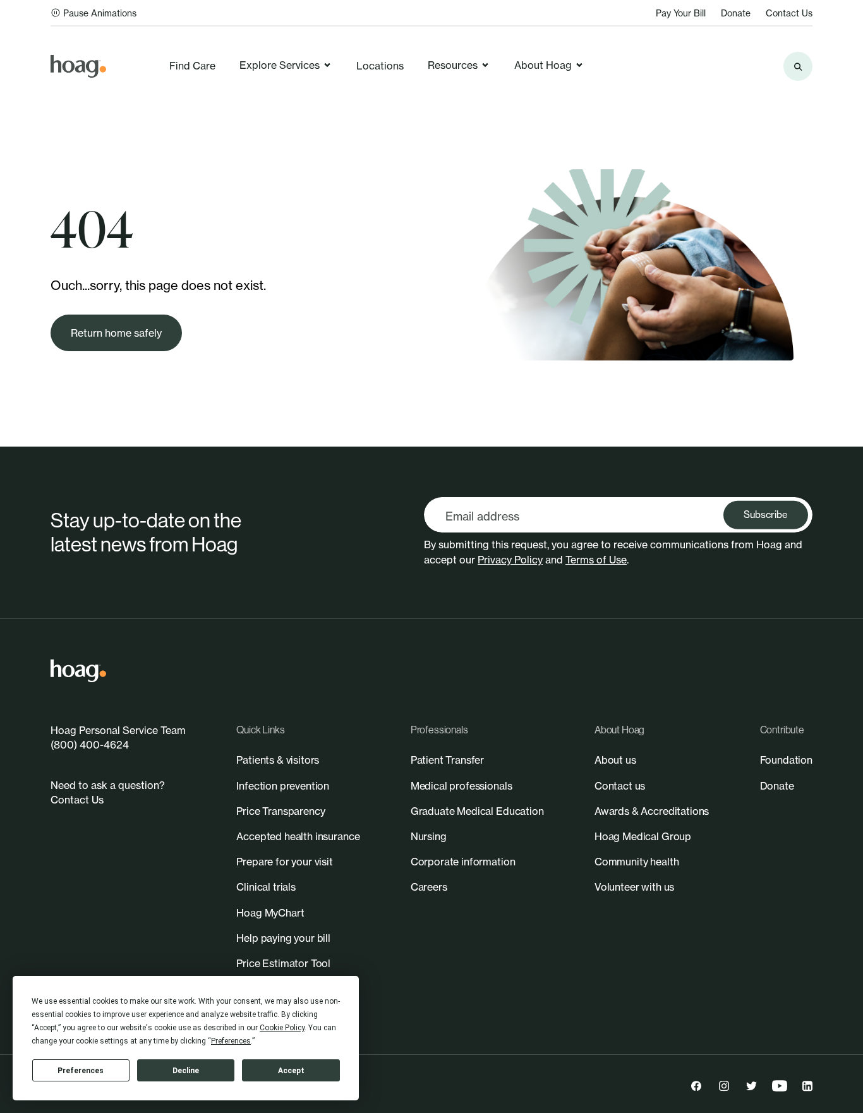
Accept (291, 1070)
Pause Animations (99, 13)
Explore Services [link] (279, 65)
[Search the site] (797, 66)
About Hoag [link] (543, 65)
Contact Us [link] (789, 13)
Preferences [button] (231, 1041)
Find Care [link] (192, 65)
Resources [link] (453, 65)
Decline (185, 1070)
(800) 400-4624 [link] (90, 744)
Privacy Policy (510, 559)
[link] (78, 66)
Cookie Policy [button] (282, 1027)
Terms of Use (596, 559)
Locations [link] (380, 65)
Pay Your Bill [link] (681, 13)
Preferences (80, 1070)
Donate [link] (736, 13)
